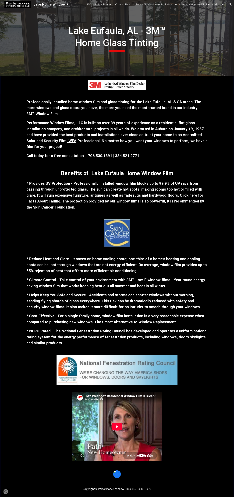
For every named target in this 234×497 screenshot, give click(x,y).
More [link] (218, 4)
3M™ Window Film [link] (97, 4)
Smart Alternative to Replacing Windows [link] (155, 4)
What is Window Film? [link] (194, 4)
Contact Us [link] (121, 4)
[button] (230, 4)
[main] (117, 38)
